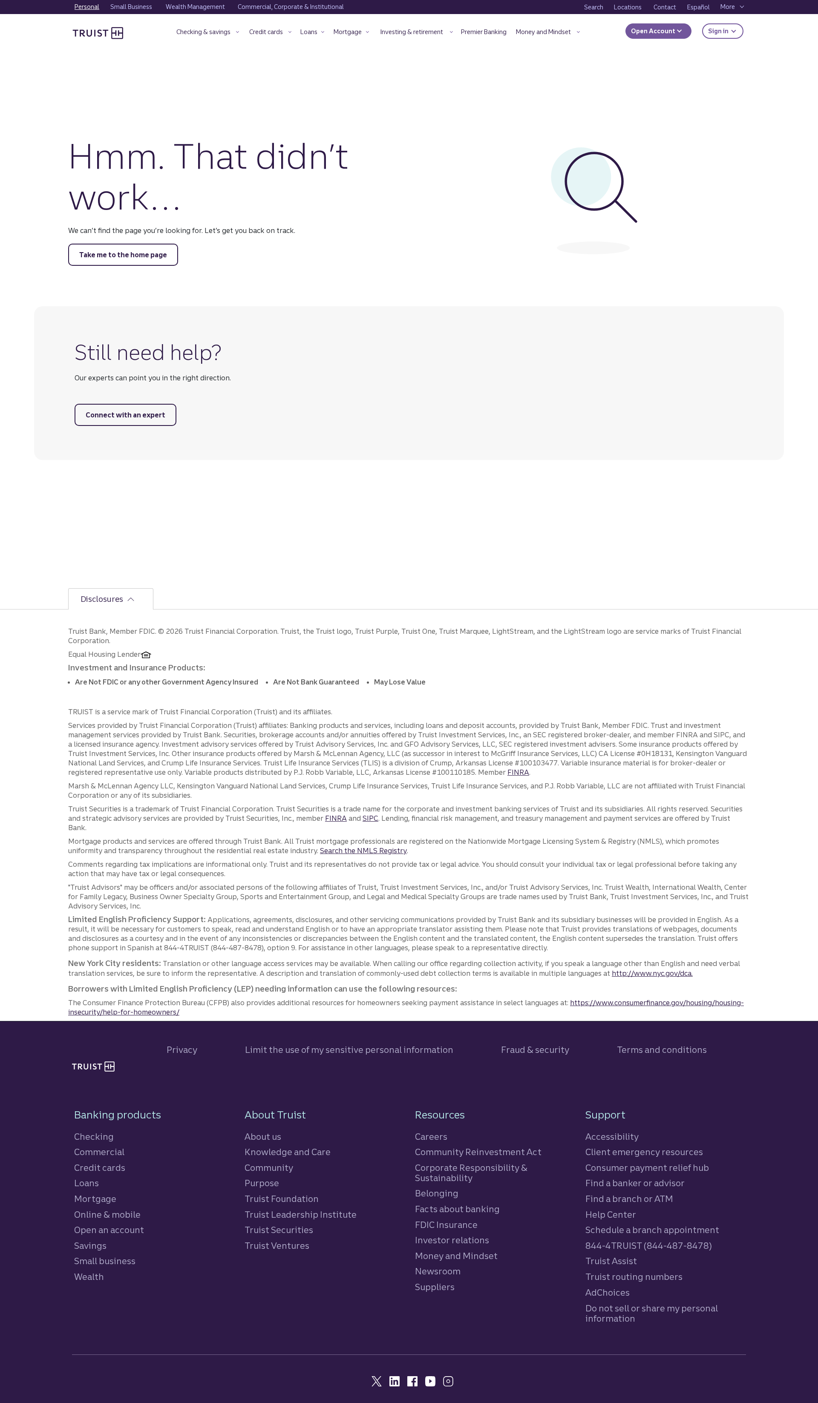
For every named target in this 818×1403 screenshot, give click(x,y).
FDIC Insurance (446, 1224)
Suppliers (435, 1287)
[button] (207, 33)
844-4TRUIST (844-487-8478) (648, 1245)
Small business (104, 1261)
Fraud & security (535, 1049)
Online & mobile (107, 1214)
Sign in (725, 31)
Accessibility (612, 1136)
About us (263, 1136)
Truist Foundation (282, 1198)
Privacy (182, 1049)
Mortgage (95, 1198)
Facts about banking (457, 1209)
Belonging (436, 1193)
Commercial (99, 1152)
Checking (94, 1136)
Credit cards (99, 1167)
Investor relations (452, 1240)
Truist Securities (279, 1230)
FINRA (518, 772)
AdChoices (607, 1292)
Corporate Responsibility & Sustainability (471, 1172)
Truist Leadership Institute (301, 1214)
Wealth (89, 1276)
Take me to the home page (123, 254)
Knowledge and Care (288, 1152)
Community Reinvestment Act (478, 1152)
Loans (86, 1183)
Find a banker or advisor (635, 1183)
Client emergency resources (644, 1152)
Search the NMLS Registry (363, 850)
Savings (90, 1245)
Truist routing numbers (634, 1276)
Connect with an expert (125, 415)
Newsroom (438, 1271)
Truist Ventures (277, 1245)
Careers (431, 1136)
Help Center (610, 1214)
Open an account (109, 1230)
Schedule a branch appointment (652, 1230)
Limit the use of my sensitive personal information (349, 1049)
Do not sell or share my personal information (651, 1313)
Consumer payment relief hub (647, 1167)
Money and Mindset (456, 1256)
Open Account (654, 31)
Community (269, 1167)
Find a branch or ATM (629, 1198)
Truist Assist (611, 1261)
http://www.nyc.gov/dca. (652, 973)
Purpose (262, 1183)
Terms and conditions (662, 1049)
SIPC (370, 818)
